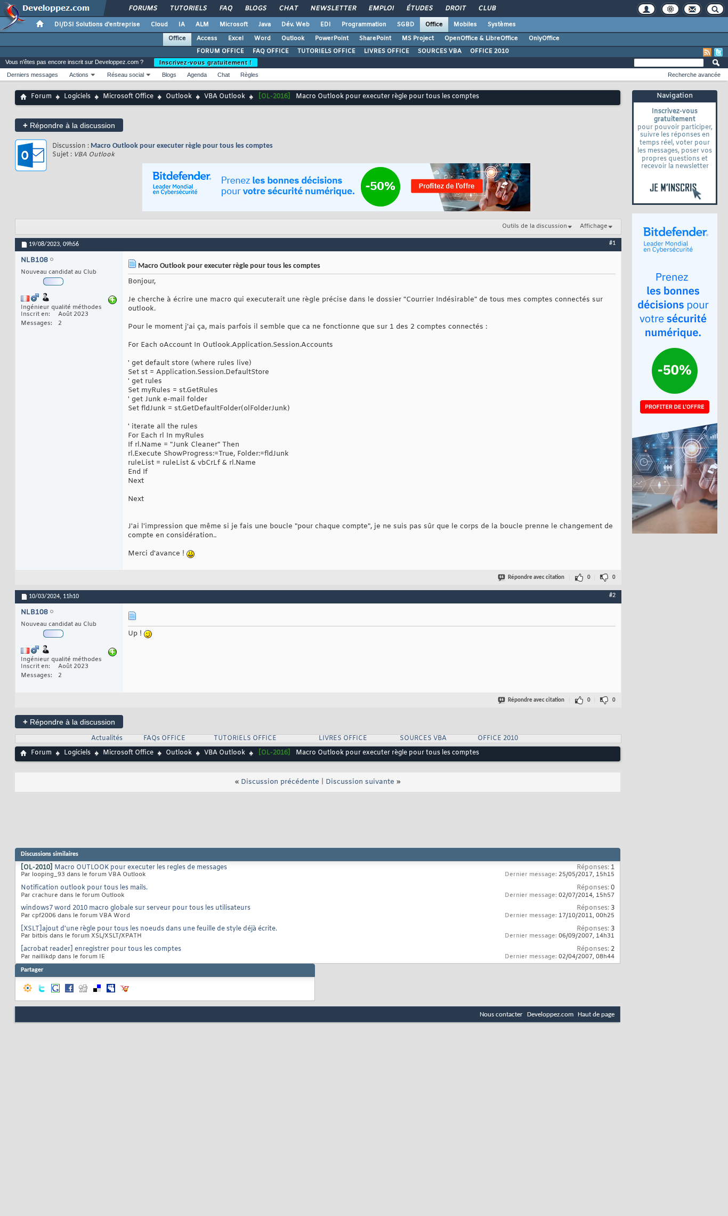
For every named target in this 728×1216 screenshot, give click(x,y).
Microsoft (234, 24)
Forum (41, 96)
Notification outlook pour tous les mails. (84, 888)
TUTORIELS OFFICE (326, 51)
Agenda (197, 74)
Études (419, 8)
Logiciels (77, 96)
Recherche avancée (694, 74)
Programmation (364, 24)
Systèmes (502, 24)
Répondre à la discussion (69, 125)
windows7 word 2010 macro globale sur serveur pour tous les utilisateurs (135, 908)
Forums (142, 8)
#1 (612, 243)
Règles (249, 74)
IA (182, 24)
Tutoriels (187, 8)
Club (486, 8)
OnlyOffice (544, 38)
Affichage (594, 226)
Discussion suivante (360, 781)
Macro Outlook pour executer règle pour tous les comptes (182, 146)
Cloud (159, 24)
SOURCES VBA (440, 51)
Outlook (292, 38)
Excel (236, 38)
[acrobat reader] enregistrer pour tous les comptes (101, 949)
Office (434, 24)
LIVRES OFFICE (386, 51)
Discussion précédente (280, 781)
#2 (612, 595)
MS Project (418, 38)
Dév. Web (295, 24)
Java (264, 24)
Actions (78, 74)
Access (207, 38)
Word (262, 38)
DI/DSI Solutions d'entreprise (97, 24)
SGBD (406, 24)
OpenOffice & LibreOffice (481, 38)
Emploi (380, 8)
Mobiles (465, 24)
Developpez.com (550, 1014)
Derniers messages (32, 74)
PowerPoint (332, 38)
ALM (202, 24)
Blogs (255, 8)
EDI (325, 24)
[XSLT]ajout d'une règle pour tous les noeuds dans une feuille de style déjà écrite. (149, 929)
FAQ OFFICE (271, 51)
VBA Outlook (224, 96)
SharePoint (375, 38)
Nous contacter (501, 1014)
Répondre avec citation (536, 578)
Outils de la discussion (534, 226)
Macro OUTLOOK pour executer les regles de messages (140, 867)
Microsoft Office (128, 96)
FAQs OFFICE (164, 738)
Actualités (107, 738)
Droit (455, 8)
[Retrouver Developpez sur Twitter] (718, 52)
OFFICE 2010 (489, 51)
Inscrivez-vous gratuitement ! (205, 62)
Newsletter (333, 8)
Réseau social (125, 74)
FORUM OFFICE (220, 51)
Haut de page (596, 1014)
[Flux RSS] (707, 52)
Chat (288, 8)
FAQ (225, 8)
